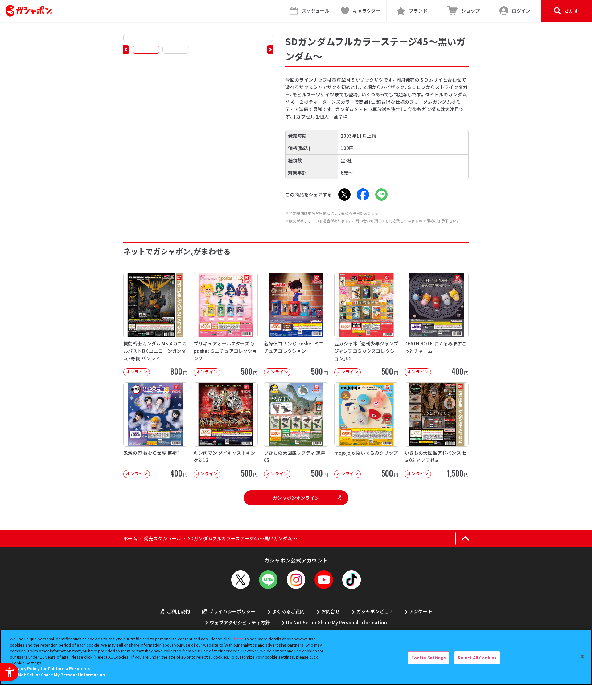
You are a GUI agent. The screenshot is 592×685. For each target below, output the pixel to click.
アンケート (420, 611)
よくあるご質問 (288, 611)
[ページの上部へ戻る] (465, 538)
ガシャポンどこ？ (374, 611)
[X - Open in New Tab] (344, 194)
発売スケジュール (162, 538)
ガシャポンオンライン (296, 497)
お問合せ (330, 611)
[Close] (582, 656)
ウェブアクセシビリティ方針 (240, 622)
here (239, 639)
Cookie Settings (428, 658)
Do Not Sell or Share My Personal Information (336, 622)
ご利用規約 (178, 611)
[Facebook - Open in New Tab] (363, 194)
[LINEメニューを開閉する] (268, 579)
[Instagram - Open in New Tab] (296, 579)
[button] (126, 49)
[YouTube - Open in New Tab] (323, 579)
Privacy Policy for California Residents (50, 669)
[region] (296, 657)
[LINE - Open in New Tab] (381, 194)
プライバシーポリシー (232, 611)
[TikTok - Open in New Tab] (351, 579)
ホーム (130, 538)
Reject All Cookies (477, 658)
